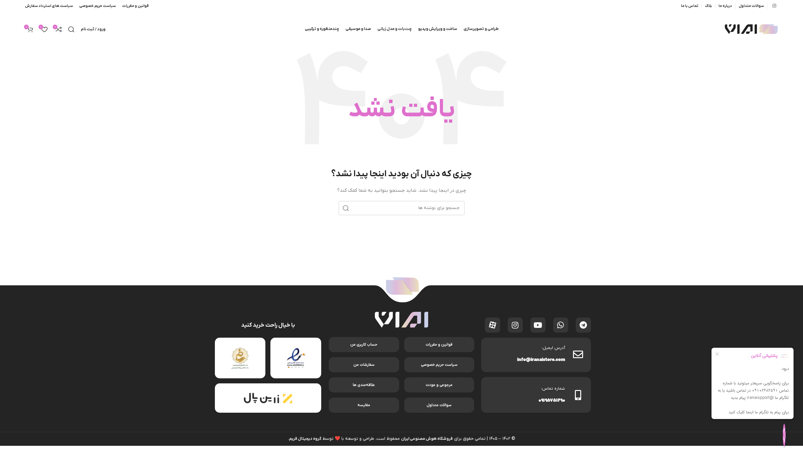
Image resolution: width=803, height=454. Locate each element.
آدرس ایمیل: (553, 348)
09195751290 (552, 401)
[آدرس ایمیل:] (578, 354)
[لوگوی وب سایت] (751, 29)
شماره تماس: (553, 389)
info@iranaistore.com (541, 360)
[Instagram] (515, 325)
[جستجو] (71, 29)
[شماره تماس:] (578, 395)
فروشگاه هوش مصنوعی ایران (427, 438)
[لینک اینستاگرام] (774, 6)
